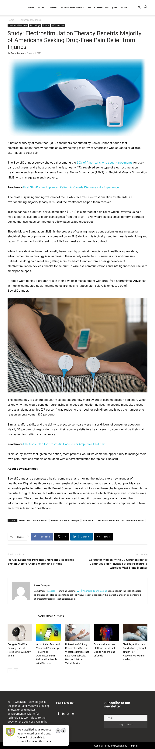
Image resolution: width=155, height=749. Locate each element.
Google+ (52, 590)
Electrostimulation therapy (65, 520)
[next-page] (16, 670)
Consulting (101, 7)
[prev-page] (10, 670)
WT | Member (58, 25)
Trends (46, 25)
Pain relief (88, 520)
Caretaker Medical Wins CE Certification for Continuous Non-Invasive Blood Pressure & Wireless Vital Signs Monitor (118, 563)
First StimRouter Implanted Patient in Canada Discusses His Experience (71, 187)
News (31, 7)
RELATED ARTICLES (21, 616)
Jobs (114, 7)
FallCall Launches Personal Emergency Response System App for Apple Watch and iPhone (41, 561)
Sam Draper (17, 53)
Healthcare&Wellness (18, 25)
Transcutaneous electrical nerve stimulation (121, 520)
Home (11, 20)
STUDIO (42, 7)
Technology (35, 25)
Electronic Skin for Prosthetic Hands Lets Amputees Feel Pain (64, 444)
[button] (139, 7)
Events (54, 7)
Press (124, 7)
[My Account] (145, 7)
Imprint (134, 745)
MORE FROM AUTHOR (51, 616)
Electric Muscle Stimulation (33, 520)
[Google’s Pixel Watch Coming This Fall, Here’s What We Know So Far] (20, 632)
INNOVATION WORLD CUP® (76, 7)
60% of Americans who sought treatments (105, 162)
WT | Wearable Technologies (92, 590)
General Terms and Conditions (110, 745)
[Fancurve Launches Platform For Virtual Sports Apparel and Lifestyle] (106, 632)
